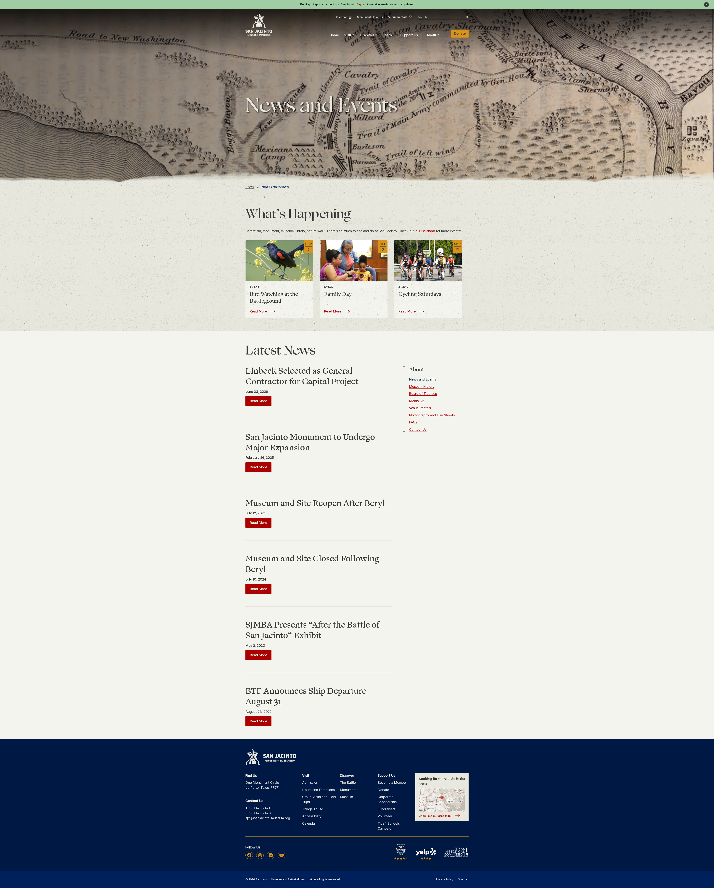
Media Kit (416, 401)
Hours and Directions (318, 790)
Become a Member (392, 782)
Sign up (361, 4)
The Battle (348, 782)
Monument (348, 790)
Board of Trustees (423, 394)
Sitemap (463, 879)
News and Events (422, 379)
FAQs (413, 422)
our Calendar (425, 231)
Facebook (249, 855)
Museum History (421, 387)
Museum (346, 797)
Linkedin (271, 855)
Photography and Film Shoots (432, 415)
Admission (310, 782)
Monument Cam (370, 17)
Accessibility (311, 816)
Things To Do (312, 809)
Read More (263, 311)
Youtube (281, 855)
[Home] (258, 24)
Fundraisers (386, 809)
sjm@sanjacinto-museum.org (267, 818)
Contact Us (418, 429)
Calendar (343, 17)
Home (334, 35)
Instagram (260, 855)
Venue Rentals (400, 17)
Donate (460, 33)
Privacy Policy (444, 879)
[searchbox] (443, 17)
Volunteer (385, 816)
